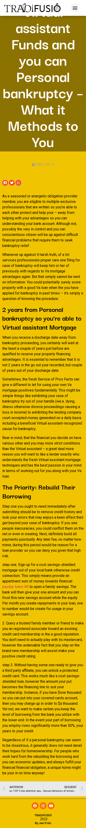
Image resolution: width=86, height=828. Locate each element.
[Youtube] (51, 805)
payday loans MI (15, 587)
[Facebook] (35, 805)
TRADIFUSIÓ (43, 815)
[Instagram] (43, 805)
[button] (75, 8)
